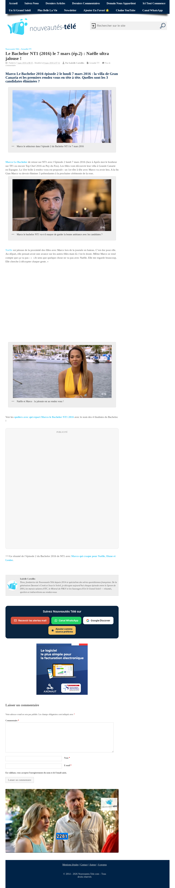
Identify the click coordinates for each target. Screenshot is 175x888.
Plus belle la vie (47, 10)
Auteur (92, 864)
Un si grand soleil (20, 10)
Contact (84, 864)
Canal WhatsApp (152, 10)
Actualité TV (26, 49)
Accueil (13, 3)
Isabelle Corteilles (76, 63)
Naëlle (8, 250)
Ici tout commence (154, 3)
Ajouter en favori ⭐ (96, 10)
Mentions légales (70, 864)
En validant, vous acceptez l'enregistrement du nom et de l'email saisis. (36, 773)
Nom (67, 758)
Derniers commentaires (86, 3)
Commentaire (12, 720)
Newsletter (70, 10)
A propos (102, 864)
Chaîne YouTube (125, 10)
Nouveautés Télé (12, 49)
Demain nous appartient (121, 3)
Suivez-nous (31, 3)
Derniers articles (55, 3)
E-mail (67, 765)
